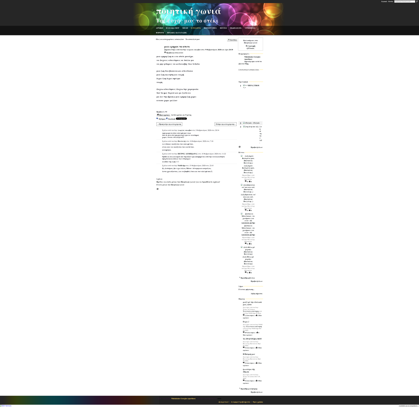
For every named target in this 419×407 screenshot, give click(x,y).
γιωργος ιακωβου (194, 49)
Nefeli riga (181, 165)
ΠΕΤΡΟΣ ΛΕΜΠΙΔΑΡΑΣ (188, 153)
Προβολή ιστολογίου (174, 52)
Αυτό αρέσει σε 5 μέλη (181, 114)
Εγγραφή (384, 1)
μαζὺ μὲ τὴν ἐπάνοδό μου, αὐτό (252, 303)
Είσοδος (390, 1)
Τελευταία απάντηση (251, 311)
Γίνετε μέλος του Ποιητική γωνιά (170, 184)
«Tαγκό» (256, 123)
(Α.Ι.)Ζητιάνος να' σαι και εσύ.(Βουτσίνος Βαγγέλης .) (248, 198)
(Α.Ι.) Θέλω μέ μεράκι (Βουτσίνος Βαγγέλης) (248, 260)
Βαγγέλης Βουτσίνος (250, 178)
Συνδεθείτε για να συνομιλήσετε (408, 405)
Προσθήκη (233, 40)
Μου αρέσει (164, 114)
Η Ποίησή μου (249, 354)
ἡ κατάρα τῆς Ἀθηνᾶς (249, 370)
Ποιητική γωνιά (188, 10)
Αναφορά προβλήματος (240, 402)
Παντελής (182, 141)
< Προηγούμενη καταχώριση (169, 124)
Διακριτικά (223, 402)
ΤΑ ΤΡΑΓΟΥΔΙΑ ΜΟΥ (252, 338)
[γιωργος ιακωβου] (159, 50)
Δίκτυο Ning (243, 63)
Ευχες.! (246, 321)
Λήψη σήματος (257, 293)
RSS (158, 189)
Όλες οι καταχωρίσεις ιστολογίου (170, 39)
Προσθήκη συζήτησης (249, 388)
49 (250, 333)
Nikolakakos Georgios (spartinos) (252, 57)
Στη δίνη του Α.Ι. (260, 134)
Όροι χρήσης (258, 402)
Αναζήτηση (417, 1)
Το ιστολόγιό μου (192, 39)
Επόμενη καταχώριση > (225, 124)
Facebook (171, 119)
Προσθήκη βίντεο (248, 278)
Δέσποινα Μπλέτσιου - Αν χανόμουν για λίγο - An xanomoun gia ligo (248, 230)
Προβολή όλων (257, 147)
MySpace (162, 119)
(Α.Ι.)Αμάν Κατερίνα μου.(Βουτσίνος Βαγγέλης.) (248, 169)
